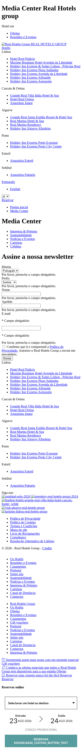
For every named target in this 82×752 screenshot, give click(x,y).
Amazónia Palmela (22, 175)
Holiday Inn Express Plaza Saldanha (34, 70)
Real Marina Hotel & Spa (27, 121)
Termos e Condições (23, 526)
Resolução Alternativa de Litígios (32, 541)
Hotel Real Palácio (22, 59)
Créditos (15, 246)
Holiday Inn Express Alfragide (30, 77)
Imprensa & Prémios (23, 231)
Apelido (7, 301)
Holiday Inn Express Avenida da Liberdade (38, 74)
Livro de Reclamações (25, 533)
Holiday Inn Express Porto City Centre (36, 146)
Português (8, 182)
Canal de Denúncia (23, 593)
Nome (6, 290)
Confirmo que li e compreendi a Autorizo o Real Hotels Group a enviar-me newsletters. (38, 350)
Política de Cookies (23, 522)
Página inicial (19, 207)
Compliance (18, 537)
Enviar (7, 358)
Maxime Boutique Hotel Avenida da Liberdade (41, 62)
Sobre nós (16, 574)
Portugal (15, 570)
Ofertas (15, 33)
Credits (47, 548)
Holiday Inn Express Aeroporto (31, 81)
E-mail (6, 313)
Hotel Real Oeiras (22, 99)
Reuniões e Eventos (23, 37)
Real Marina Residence (25, 124)
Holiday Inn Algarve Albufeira (30, 128)
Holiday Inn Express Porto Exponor (34, 142)
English (15, 189)
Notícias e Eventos (22, 239)
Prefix (6, 278)
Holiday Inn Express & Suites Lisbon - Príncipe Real (45, 66)
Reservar (7, 200)
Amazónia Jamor (21, 103)
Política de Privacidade (25, 518)
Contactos (16, 596)
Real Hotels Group (22, 603)
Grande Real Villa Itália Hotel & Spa (34, 95)
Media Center (19, 211)
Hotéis (6, 48)
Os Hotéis (16, 559)
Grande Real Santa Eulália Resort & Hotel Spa (41, 117)
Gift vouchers (19, 622)
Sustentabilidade (21, 235)
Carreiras (16, 242)
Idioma (6, 267)
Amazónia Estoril (21, 160)
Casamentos (18, 566)
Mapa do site (18, 530)
